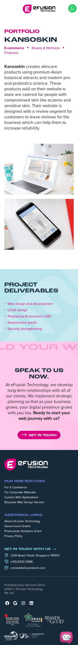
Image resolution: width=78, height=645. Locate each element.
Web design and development (30, 303)
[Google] (15, 603)
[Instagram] (23, 603)
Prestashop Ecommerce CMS (29, 316)
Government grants (22, 322)
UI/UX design (18, 310)
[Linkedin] (31, 603)
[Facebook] (7, 603)
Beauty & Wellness (46, 47)
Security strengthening (25, 328)
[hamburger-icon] (6, 9)
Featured (11, 52)
